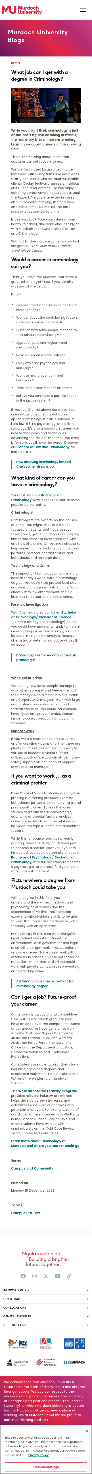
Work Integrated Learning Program (47, 1091)
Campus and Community (32, 1168)
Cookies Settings (46, 1467)
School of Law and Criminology (43, 447)
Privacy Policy (38, 1455)
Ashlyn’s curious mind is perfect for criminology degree (45, 983)
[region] (46, 1449)
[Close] (87, 1431)
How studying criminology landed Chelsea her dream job (43, 464)
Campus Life (21, 1213)
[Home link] (22, 10)
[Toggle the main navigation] (83, 10)
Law (36, 1213)
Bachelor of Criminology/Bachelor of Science (44, 614)
